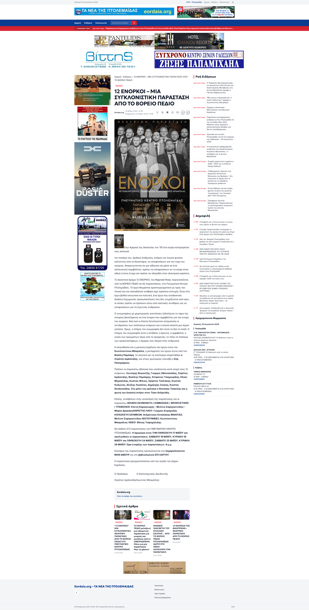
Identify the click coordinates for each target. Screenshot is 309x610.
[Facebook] (76, 593)
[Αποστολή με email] (178, 112)
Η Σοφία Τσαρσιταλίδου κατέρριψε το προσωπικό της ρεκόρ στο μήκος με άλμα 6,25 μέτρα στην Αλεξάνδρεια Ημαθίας (217, 231)
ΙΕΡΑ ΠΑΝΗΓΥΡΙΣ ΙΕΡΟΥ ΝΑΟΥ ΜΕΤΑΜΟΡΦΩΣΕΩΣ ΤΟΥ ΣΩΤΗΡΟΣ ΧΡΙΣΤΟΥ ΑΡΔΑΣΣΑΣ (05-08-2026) (214, 251)
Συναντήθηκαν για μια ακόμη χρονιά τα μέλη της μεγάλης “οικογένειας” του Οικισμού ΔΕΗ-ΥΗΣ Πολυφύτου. (220, 192)
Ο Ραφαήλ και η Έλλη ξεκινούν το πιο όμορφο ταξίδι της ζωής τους (216, 277)
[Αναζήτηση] (134, 23)
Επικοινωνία (224, 2)
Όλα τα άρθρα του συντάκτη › (130, 496)
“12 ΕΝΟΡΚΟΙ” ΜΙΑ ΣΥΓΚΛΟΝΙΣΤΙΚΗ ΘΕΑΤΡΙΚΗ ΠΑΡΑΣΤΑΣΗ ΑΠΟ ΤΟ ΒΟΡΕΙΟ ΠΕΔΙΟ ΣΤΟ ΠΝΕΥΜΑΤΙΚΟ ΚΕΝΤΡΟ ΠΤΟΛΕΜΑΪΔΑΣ (122, 538)
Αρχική (206, 2)
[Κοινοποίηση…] (188, 112)
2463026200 (199, 345)
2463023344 (199, 362)
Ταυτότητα (158, 586)
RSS (233, 607)
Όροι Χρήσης (159, 593)
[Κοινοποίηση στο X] (162, 112)
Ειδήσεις (214, 2)
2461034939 (199, 394)
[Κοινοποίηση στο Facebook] (157, 112)
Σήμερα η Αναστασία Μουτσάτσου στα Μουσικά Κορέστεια (218, 109)
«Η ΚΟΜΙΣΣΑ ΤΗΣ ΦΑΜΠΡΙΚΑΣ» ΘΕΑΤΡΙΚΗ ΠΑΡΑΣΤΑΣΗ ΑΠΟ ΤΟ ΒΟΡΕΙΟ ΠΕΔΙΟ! (181, 532)
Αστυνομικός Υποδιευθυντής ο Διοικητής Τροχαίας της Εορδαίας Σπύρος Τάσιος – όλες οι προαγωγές (217, 310)
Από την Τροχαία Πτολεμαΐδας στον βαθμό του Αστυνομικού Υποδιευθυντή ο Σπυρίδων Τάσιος (217, 241)
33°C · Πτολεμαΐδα (194, 2)
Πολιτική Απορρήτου (162, 597)
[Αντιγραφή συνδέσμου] (183, 112)
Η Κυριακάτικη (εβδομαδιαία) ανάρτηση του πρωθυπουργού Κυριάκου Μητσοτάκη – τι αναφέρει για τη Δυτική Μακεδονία (220, 151)
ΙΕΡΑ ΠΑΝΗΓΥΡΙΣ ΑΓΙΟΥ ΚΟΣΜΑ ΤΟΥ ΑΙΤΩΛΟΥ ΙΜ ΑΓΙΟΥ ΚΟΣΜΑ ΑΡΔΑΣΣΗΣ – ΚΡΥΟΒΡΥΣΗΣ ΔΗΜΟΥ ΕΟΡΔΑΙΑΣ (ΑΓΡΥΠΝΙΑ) (217, 287)
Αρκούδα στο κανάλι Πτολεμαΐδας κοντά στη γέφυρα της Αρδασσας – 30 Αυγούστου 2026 (144, 28)
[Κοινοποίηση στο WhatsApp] (172, 112)
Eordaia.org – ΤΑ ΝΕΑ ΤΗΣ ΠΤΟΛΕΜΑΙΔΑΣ (103, 586)
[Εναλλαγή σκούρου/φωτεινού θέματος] (233, 2)
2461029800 (199, 379)
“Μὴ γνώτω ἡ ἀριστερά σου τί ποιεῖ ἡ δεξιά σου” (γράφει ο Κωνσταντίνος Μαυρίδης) (219, 100)
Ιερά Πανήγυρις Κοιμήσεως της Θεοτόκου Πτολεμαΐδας (213, 260)
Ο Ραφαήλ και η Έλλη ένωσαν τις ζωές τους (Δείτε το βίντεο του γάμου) (216, 223)
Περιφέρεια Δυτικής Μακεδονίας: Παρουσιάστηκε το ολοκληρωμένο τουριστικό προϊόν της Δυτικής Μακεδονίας (220, 205)
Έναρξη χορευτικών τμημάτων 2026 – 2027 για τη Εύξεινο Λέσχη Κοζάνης (221, 163)
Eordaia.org (123, 492)
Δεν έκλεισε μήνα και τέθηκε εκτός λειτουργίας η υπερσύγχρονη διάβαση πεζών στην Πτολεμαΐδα (216, 268)
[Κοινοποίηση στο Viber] (167, 112)
